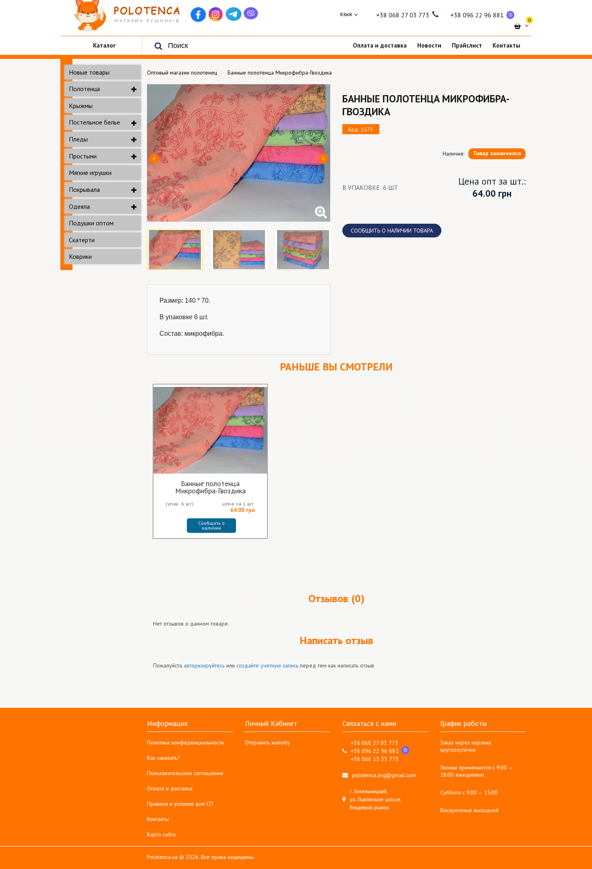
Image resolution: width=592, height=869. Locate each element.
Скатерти (82, 240)
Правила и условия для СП (180, 803)
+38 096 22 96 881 (477, 15)
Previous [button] (154, 159)
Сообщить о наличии (212, 525)
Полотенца (84, 89)
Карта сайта (161, 834)
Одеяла (79, 206)
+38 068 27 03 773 (402, 15)
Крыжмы (81, 106)
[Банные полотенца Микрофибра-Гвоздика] (238, 153)
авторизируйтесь (204, 665)
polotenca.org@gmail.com (384, 775)
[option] (238, 153)
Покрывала (84, 189)
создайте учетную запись (267, 665)
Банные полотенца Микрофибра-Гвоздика (210, 487)
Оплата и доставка (170, 788)
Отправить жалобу (267, 742)
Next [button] (323, 159)
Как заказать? (163, 757)
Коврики (80, 256)
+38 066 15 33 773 (375, 759)
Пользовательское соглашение (185, 773)
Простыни (83, 156)
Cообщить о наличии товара (392, 230)
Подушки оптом (91, 223)
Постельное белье (94, 122)
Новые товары (89, 72)
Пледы (78, 139)
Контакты (158, 819)
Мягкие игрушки (90, 172)
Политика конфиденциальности (185, 742)
